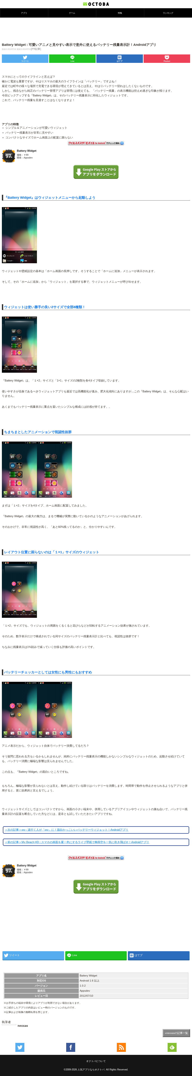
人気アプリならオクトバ (91, 1069)
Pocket (167, 61)
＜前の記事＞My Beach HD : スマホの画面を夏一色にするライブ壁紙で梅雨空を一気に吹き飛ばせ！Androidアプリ (77, 842)
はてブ (119, 61)
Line (72, 61)
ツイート (25, 61)
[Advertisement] (96, 29)
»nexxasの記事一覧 (176, 1032)
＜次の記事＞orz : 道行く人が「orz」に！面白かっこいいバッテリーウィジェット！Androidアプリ (66, 829)
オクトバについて (96, 1061)
